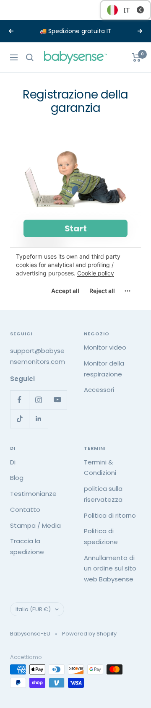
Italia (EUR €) (33, 609)
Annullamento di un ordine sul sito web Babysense (110, 568)
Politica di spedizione (101, 536)
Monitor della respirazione (104, 369)
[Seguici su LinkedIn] (38, 418)
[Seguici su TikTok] (19, 418)
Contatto (25, 509)
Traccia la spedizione (27, 546)
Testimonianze (33, 493)
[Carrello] (136, 57)
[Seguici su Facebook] (19, 399)
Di (13, 462)
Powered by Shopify (89, 634)
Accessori (99, 389)
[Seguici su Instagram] (38, 399)
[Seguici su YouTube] (57, 399)
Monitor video (105, 347)
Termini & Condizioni (100, 467)
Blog (16, 477)
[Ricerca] (30, 57)
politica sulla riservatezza (103, 494)
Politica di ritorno (110, 515)
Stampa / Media (35, 525)
